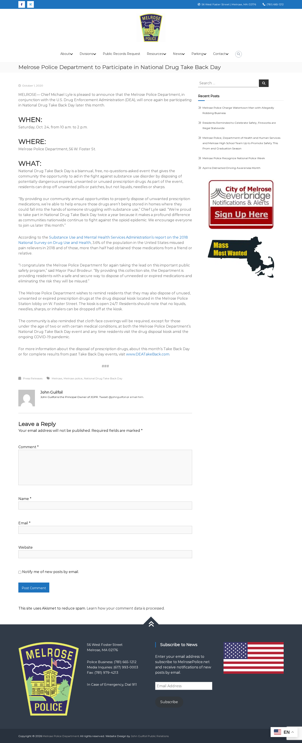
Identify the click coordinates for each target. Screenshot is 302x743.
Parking (197, 54)
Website (25, 547)
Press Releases (32, 378)
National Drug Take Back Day (103, 378)
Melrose (57, 378)
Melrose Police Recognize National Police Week (234, 158)
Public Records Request (121, 54)
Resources (155, 54)
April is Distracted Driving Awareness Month (231, 168)
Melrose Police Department (61, 736)
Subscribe (169, 702)
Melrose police (73, 378)
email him (136, 397)
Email (24, 523)
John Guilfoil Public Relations (150, 736)
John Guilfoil (51, 392)
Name (24, 499)
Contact (219, 54)
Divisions (86, 54)
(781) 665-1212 (274, 4)
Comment (28, 447)
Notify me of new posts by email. (50, 572)
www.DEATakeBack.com (147, 354)
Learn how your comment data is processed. (126, 608)
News (177, 54)
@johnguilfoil (117, 397)
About (65, 54)
